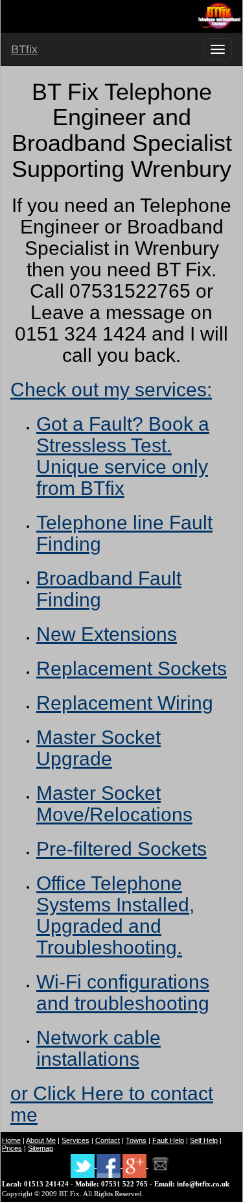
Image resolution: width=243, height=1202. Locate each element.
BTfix (24, 49)
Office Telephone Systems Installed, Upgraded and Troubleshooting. (115, 915)
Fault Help (168, 1140)
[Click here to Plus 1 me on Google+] (135, 1165)
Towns (136, 1140)
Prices (12, 1148)
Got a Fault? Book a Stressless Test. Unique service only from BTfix (122, 456)
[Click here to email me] (160, 1165)
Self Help (204, 1140)
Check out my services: (111, 389)
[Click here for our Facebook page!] (109, 1165)
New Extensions (106, 634)
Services (75, 1140)
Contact (107, 1140)
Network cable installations (98, 1048)
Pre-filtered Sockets (121, 848)
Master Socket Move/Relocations (114, 803)
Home (11, 1140)
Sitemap (40, 1148)
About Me (41, 1140)
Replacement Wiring (124, 703)
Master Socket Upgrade (98, 748)
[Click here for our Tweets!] (84, 1165)
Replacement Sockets (131, 668)
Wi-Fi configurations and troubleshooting (122, 992)
